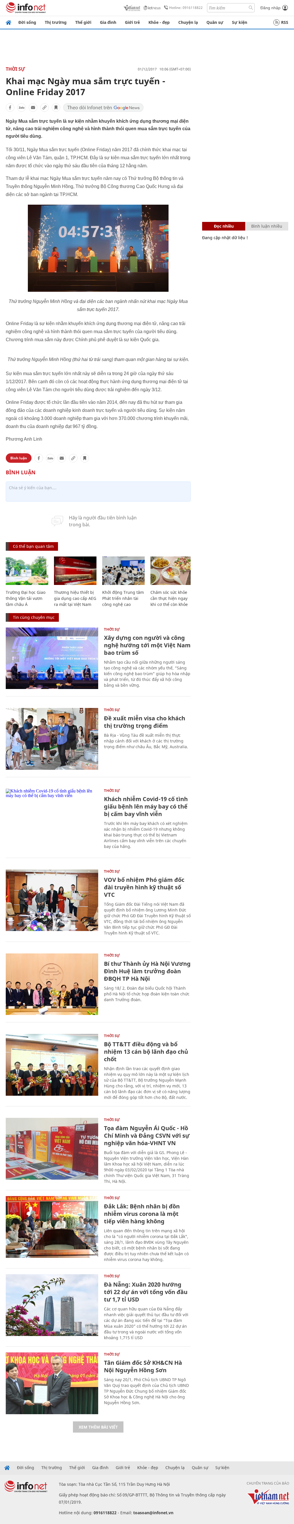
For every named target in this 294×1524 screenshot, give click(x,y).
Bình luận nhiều (266, 226)
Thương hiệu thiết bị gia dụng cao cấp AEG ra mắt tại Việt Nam (75, 598)
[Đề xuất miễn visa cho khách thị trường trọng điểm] (52, 739)
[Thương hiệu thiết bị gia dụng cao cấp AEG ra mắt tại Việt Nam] (75, 570)
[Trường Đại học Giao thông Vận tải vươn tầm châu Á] (27, 570)
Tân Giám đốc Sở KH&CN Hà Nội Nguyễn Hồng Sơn (143, 1366)
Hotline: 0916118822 (186, 7)
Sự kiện (239, 22)
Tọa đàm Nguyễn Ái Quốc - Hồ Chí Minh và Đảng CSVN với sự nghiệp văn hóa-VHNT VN (146, 1135)
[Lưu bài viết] (56, 107)
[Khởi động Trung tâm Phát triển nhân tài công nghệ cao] (123, 570)
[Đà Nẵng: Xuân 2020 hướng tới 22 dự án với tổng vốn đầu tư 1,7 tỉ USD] (52, 1305)
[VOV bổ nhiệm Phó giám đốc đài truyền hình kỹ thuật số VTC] (52, 900)
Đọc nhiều (224, 226)
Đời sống (27, 22)
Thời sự (15, 69)
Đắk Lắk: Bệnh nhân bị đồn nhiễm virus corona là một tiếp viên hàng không (142, 1213)
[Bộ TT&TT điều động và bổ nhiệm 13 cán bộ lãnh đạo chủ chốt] (52, 1065)
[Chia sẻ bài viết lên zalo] (21, 107)
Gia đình (108, 22)
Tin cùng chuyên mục (34, 617)
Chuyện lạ (188, 22)
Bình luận (18, 458)
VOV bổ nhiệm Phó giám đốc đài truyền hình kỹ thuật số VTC (144, 887)
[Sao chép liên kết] (44, 107)
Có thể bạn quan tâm (33, 546)
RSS (284, 22)
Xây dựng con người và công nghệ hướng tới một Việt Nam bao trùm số (147, 645)
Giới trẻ (132, 22)
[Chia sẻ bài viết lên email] (33, 107)
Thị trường (56, 22)
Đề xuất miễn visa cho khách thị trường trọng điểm (144, 722)
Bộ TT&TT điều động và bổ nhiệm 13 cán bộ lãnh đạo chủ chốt (146, 1051)
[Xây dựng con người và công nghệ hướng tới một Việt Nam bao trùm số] (52, 658)
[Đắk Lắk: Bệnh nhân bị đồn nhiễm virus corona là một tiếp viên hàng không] (52, 1227)
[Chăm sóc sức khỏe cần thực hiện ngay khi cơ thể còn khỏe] (171, 570)
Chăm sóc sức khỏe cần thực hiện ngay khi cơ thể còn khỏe (169, 598)
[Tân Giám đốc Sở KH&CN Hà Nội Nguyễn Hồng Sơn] (52, 1383)
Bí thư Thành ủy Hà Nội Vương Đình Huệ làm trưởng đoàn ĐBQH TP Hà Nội (147, 971)
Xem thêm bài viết (98, 1427)
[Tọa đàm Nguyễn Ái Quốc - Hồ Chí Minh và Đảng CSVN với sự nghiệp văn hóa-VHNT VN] (52, 1149)
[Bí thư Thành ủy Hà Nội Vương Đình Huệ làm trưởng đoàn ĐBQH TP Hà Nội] (52, 984)
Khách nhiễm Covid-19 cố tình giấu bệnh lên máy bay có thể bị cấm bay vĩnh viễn (146, 806)
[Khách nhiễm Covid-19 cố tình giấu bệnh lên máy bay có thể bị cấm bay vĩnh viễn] (52, 820)
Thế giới (83, 22)
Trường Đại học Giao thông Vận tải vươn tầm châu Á (25, 598)
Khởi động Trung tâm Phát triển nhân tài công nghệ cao (123, 598)
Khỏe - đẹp (159, 22)
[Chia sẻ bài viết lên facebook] (10, 107)
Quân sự (214, 22)
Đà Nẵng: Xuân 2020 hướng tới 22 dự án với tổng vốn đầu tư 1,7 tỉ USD (145, 1292)
